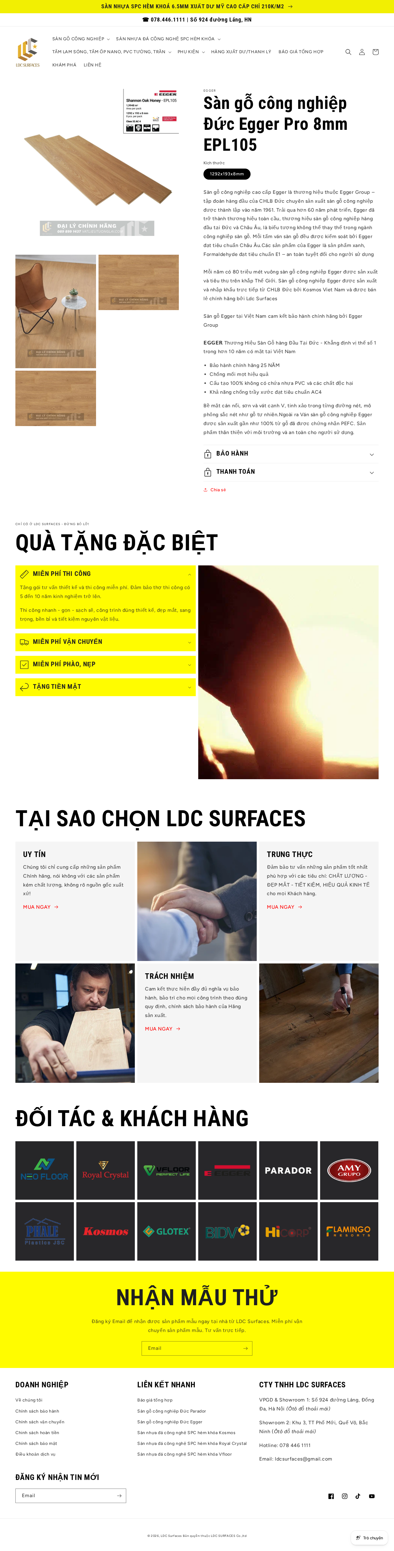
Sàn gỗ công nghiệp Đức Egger (170, 1422)
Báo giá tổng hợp (155, 1400)
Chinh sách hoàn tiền (37, 1432)
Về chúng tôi (28, 1400)
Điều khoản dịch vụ (35, 1454)
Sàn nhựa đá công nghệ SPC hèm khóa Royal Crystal (192, 1443)
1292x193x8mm (227, 174)
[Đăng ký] (245, 1348)
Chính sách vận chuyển (40, 1422)
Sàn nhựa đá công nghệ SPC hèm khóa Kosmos (186, 1432)
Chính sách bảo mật (36, 1443)
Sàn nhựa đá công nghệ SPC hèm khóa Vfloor (184, 1454)
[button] (81, 39)
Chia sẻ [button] (218, 489)
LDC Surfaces (171, 1536)
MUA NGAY (37, 907)
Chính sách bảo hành (37, 1411)
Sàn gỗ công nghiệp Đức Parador (171, 1411)
